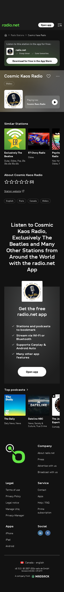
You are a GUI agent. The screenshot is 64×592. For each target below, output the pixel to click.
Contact (42, 490)
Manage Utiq (13, 509)
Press (41, 459)
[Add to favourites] (48, 76)
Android (10, 546)
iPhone (9, 533)
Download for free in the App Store (32, 61)
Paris (21, 201)
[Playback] (55, 102)
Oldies (9, 84)
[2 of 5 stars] (11, 181)
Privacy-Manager (15, 515)
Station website (12, 191)
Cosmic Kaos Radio (36, 104)
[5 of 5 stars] (26, 181)
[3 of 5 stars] (16, 181)
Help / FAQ (43, 503)
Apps (40, 496)
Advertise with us (47, 466)
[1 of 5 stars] (6, 181)
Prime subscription (44, 511)
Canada (33, 201)
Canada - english (34, 562)
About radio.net (46, 453)
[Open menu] (60, 25)
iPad (8, 540)
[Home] (5, 35)
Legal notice (12, 503)
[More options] (58, 76)
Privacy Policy (13, 496)
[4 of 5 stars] (21, 181)
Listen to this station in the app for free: (28, 44)
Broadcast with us (48, 472)
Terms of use (13, 490)
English (9, 201)
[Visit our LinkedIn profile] (40, 533)
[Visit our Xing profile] (47, 533)
